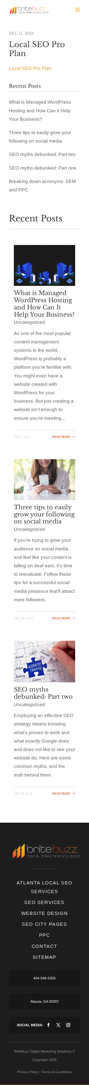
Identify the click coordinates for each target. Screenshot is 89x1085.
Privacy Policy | (29, 1072)
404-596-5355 (44, 978)
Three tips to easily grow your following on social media (44, 514)
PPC (44, 935)
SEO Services (44, 902)
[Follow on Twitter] (58, 1025)
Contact (44, 946)
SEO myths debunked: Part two (42, 154)
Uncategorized (29, 322)
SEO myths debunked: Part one (42, 168)
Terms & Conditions (57, 1072)
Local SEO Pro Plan (30, 68)
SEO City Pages (44, 924)
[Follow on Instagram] (68, 1025)
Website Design (44, 913)
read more (61, 437)
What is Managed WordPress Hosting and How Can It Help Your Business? (40, 110)
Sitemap (44, 957)
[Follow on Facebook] (48, 1025)
